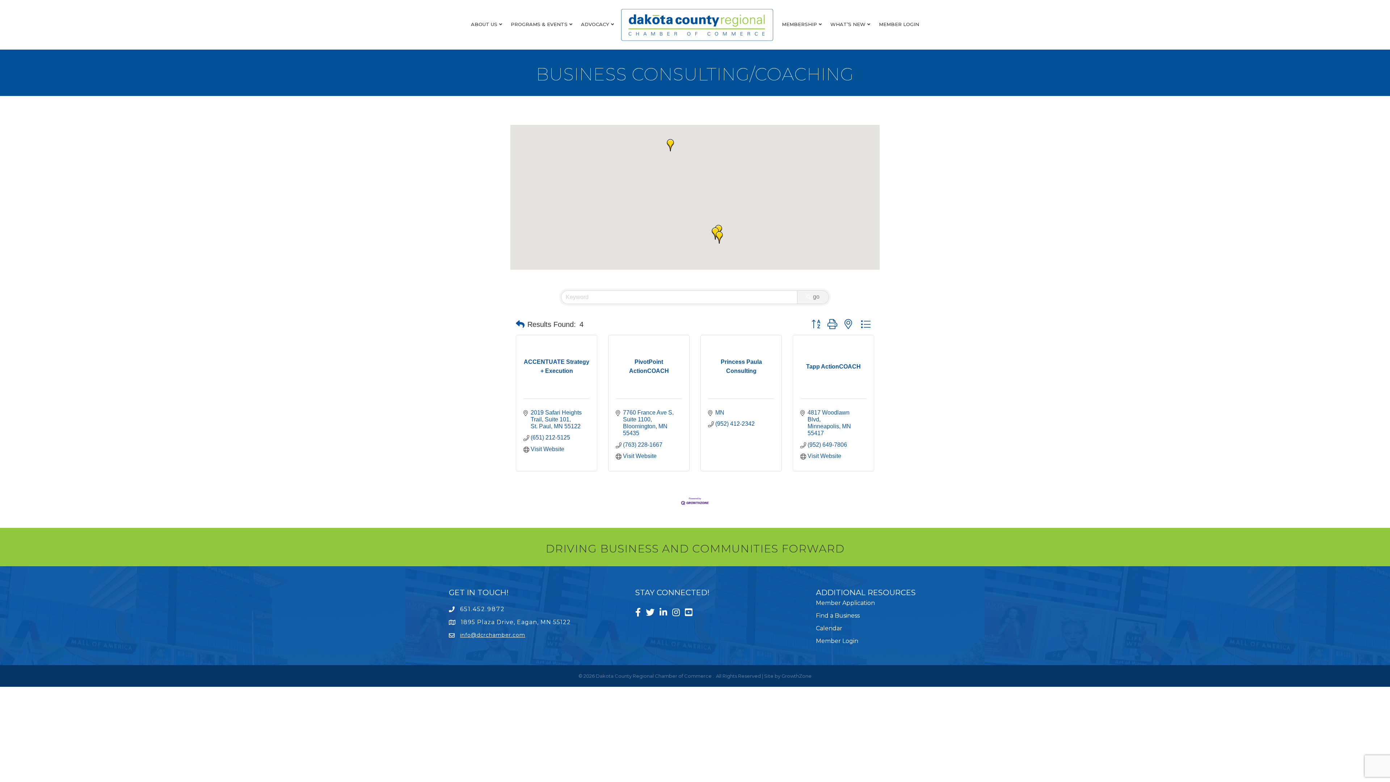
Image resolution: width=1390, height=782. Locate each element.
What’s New (847, 24)
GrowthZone (797, 676)
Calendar (829, 628)
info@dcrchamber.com (492, 635)
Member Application (845, 603)
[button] (715, 233)
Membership (799, 24)
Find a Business (838, 615)
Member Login (899, 24)
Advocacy (595, 24)
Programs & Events (539, 24)
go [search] (816, 297)
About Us (484, 24)
